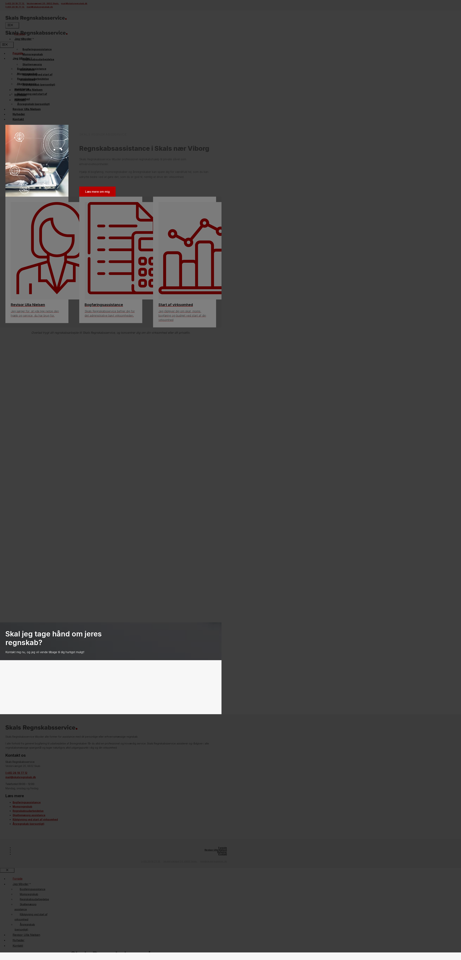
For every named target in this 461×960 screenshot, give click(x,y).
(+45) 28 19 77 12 (151, 861)
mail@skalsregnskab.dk (213, 861)
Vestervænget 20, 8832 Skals (180, 861)
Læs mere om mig (97, 191)
